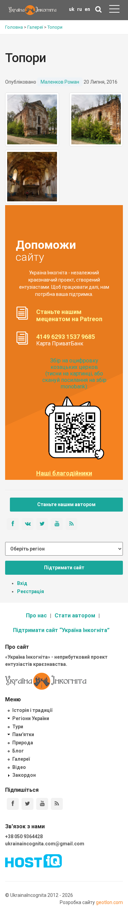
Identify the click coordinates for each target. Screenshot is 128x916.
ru (79, 9)
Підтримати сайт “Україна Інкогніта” (61, 630)
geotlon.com (109, 902)
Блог (18, 751)
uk (71, 9)
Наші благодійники (64, 473)
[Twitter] (27, 804)
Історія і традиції (32, 710)
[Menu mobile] (114, 10)
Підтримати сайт (64, 567)
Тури (17, 726)
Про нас (36, 615)
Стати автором (75, 615)
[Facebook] (13, 804)
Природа (22, 742)
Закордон (24, 775)
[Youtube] (42, 804)
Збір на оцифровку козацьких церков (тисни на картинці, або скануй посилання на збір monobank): (74, 373)
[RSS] (57, 804)
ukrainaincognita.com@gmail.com (44, 843)
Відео (19, 767)
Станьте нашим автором (66, 504)
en (87, 9)
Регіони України (30, 718)
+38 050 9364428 (24, 836)
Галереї (21, 759)
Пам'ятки (23, 734)
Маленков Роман (60, 82)
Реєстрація (30, 591)
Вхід (22, 583)
